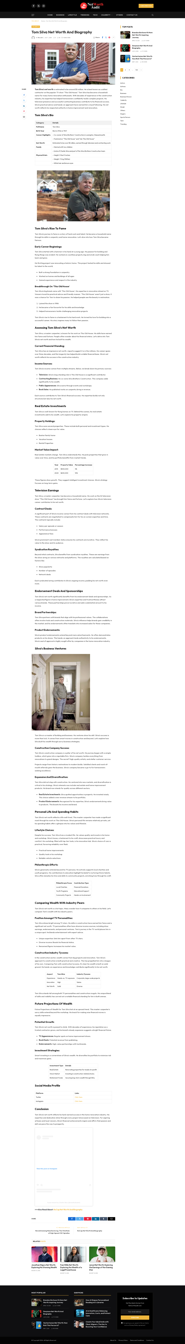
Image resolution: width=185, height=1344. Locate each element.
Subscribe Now (146, 6)
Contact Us (132, 15)
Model (122, 107)
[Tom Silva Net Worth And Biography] (73, 63)
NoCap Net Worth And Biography (68, 1209)
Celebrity (105, 15)
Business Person (126, 97)
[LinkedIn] (24, 106)
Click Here (78, 1097)
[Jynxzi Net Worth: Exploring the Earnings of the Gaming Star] (102, 1254)
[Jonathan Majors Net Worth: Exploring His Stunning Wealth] (44, 1254)
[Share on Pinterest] (109, 37)
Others (119, 15)
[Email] (24, 117)
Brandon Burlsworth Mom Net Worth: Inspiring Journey (142, 34)
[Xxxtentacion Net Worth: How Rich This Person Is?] (125, 58)
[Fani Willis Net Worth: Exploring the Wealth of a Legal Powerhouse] (73, 1254)
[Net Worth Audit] (92, 6)
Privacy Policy (133, 1325)
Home (50, 15)
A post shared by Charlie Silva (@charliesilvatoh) (63, 1202)
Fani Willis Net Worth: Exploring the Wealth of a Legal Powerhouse (71, 1267)
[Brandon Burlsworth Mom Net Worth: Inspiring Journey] (125, 34)
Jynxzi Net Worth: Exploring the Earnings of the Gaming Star (101, 1267)
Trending (85, 15)
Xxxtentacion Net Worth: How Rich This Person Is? (142, 57)
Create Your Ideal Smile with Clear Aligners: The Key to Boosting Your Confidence (97, 1324)
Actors (122, 83)
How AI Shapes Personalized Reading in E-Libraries (97, 1301)
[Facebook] (24, 95)
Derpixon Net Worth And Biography (142, 47)
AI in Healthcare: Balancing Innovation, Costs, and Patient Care (98, 1313)
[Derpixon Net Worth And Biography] (125, 48)
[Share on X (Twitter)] (105, 37)
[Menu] (32, 15)
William (40, 37)
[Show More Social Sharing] (113, 37)
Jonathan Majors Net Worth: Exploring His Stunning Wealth (44, 1266)
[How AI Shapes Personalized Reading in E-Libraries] (79, 1302)
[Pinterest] (24, 111)
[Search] (152, 15)
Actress (123, 86)
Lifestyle (72, 15)
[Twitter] (24, 100)
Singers (122, 114)
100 (137, 70)
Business (60, 15)
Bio (121, 90)
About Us (113, 1340)
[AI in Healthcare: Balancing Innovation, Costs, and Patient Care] (79, 1313)
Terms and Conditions (137, 1340)
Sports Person (125, 117)
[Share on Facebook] (102, 37)
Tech (95, 15)
